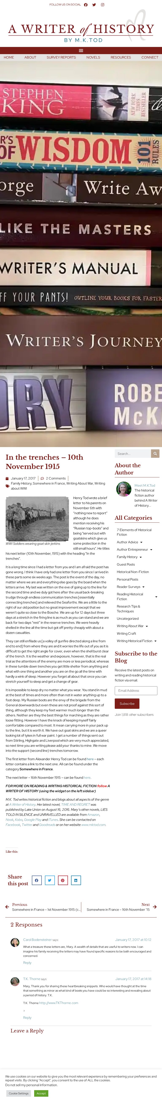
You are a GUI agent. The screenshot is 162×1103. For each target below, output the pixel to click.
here (87, 777)
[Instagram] (102, 4)
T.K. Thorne (31, 979)
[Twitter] (94, 4)
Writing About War (79, 483)
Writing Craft (126, 633)
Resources (121, 57)
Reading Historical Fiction (130, 596)
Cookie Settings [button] (18, 1093)
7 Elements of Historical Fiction (134, 532)
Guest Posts (126, 564)
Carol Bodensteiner (37, 939)
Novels (93, 57)
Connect (150, 57)
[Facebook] (85, 4)
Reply (27, 962)
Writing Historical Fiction (134, 641)
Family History (21, 483)
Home (9, 57)
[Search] (155, 453)
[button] (81, 50)
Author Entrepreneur (132, 549)
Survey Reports (61, 57)
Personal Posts (127, 579)
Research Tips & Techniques (128, 608)
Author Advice (127, 542)
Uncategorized (128, 618)
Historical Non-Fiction (133, 572)
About (30, 57)
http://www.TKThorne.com (58, 1003)
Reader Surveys (128, 587)
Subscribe (127, 703)
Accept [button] (41, 1093)
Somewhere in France (49, 483)
